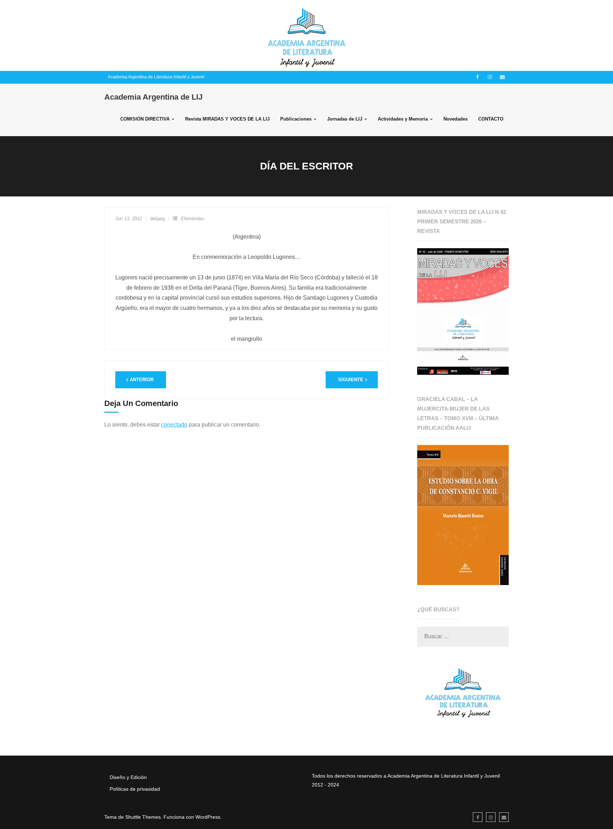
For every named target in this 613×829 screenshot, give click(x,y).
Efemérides (192, 218)
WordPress (207, 817)
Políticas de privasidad (135, 789)
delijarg (157, 218)
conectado (174, 425)
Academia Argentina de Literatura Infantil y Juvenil (156, 76)
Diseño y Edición (128, 777)
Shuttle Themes (143, 817)
